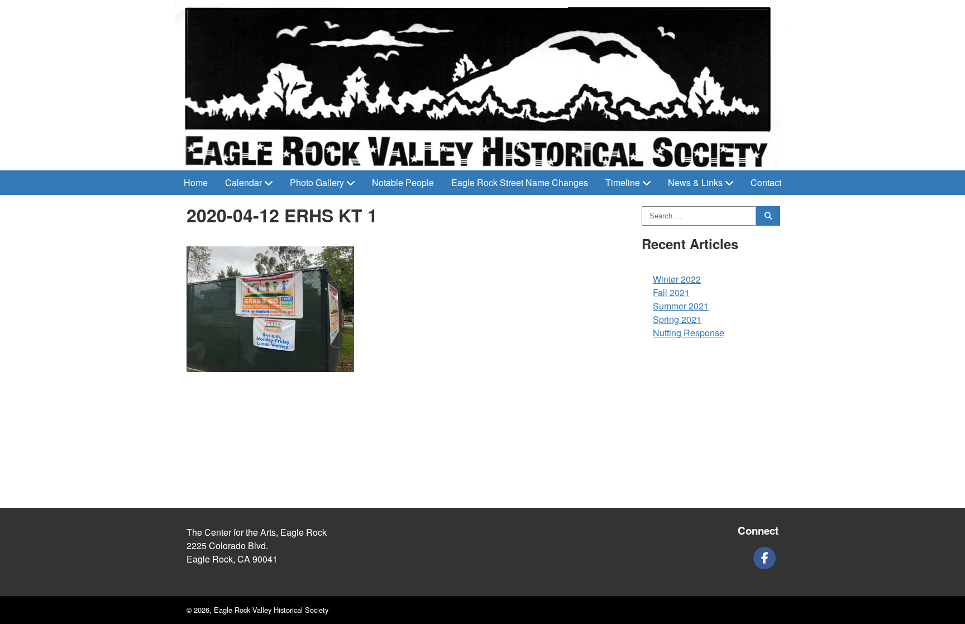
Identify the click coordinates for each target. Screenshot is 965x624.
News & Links (695, 182)
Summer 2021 (681, 305)
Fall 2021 (671, 292)
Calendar (243, 182)
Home (196, 182)
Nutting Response (688, 332)
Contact (766, 182)
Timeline (622, 182)
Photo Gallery (317, 182)
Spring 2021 (677, 319)
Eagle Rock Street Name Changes (519, 182)
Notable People (403, 182)
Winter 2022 (677, 279)
